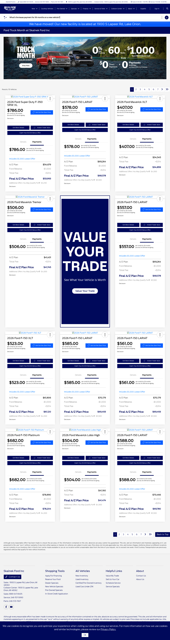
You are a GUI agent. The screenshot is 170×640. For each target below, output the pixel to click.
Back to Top (162, 534)
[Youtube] (11, 606)
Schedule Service (113, 583)
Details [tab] (23, 142)
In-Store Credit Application (56, 594)
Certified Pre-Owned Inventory (88, 583)
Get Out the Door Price (43, 112)
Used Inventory (82, 579)
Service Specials (113, 587)
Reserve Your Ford (52, 579)
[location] (66, 2)
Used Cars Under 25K (84, 587)
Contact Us (14, 577)
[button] (50, 98)
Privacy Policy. (108, 629)
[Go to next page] (162, 89)
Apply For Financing (53, 576)
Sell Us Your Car (112, 579)
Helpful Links (114, 571)
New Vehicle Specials (54, 587)
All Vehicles (83, 571)
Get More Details (18, 127)
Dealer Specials (51, 583)
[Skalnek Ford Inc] (15, 8)
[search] (167, 8)
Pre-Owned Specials (54, 590)
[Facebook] (6, 606)
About (140, 571)
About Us (140, 579)
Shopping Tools (55, 571)
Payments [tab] (37, 142)
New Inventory (82, 576)
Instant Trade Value (43, 127)
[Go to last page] (167, 89)
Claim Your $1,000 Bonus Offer (30, 133)
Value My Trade (112, 576)
